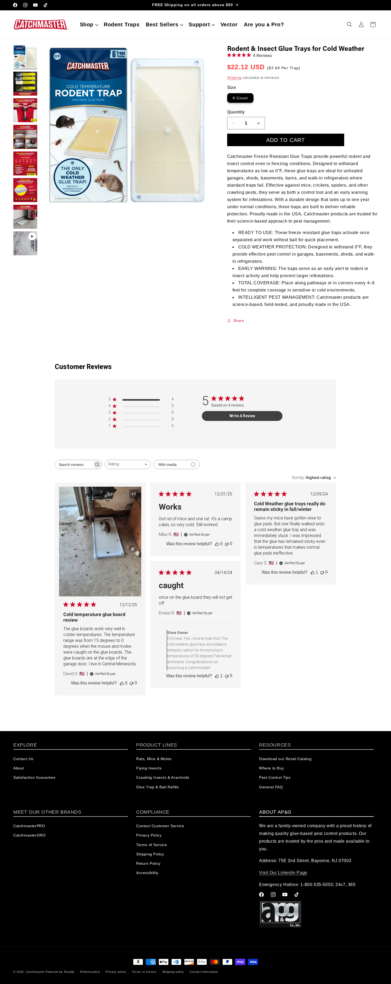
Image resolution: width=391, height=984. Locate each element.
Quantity (236, 112)
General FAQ (271, 787)
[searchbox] (73, 464)
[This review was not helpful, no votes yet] (131, 683)
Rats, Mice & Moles (154, 759)
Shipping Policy (150, 854)
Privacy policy (116, 971)
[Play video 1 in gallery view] (25, 243)
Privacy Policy (148, 835)
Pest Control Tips (274, 778)
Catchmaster (35, 971)
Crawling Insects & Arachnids (162, 778)
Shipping (234, 78)
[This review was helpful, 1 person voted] (312, 572)
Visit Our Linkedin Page (283, 873)
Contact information (204, 971)
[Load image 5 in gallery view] (25, 163)
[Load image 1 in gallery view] (25, 57)
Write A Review (242, 416)
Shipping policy (173, 971)
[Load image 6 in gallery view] (25, 190)
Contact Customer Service (160, 826)
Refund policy (90, 971)
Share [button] (238, 320)
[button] (89, 24)
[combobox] (128, 464)
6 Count (240, 98)
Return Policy (148, 863)
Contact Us (23, 759)
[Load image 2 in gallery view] (25, 84)
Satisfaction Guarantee (34, 778)
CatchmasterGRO (29, 835)
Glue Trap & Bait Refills (157, 787)
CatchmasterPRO (29, 826)
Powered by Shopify (60, 971)
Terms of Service (151, 845)
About (18, 768)
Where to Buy (271, 768)
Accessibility (147, 873)
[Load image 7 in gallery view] (25, 217)
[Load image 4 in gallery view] (25, 137)
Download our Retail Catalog (285, 759)
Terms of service (144, 971)
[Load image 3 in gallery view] (25, 110)
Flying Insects (148, 768)
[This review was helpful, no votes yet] (122, 683)
